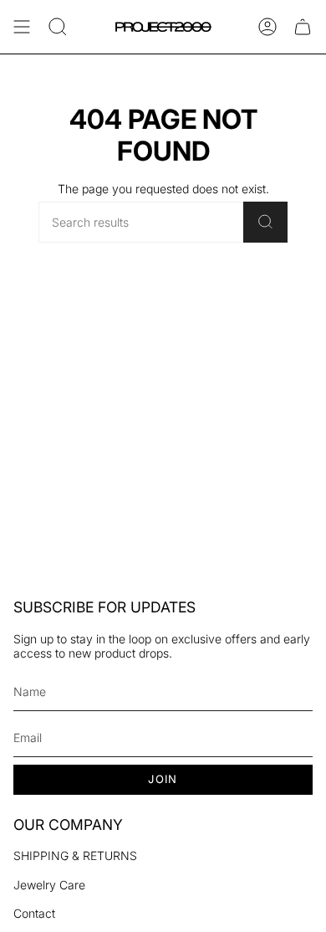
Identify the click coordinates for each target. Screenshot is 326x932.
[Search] (265, 222)
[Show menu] (21, 27)
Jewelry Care (49, 885)
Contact (34, 913)
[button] (57, 27)
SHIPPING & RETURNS (75, 855)
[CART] (302, 27)
